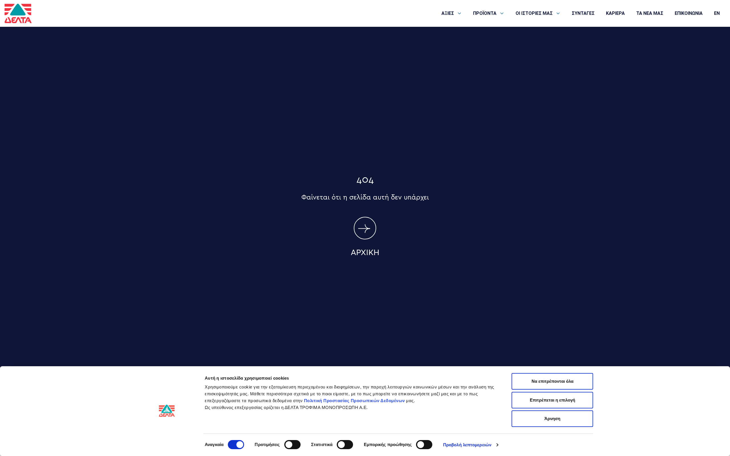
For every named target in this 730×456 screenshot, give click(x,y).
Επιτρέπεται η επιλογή (552, 400)
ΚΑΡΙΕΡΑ (615, 13)
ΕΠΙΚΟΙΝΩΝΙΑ (689, 13)
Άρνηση (552, 418)
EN (717, 13)
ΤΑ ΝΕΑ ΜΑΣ (649, 13)
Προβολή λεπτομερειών (467, 444)
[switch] (292, 444)
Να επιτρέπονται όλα (552, 381)
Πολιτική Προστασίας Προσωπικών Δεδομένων (354, 400)
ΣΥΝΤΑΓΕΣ (583, 13)
